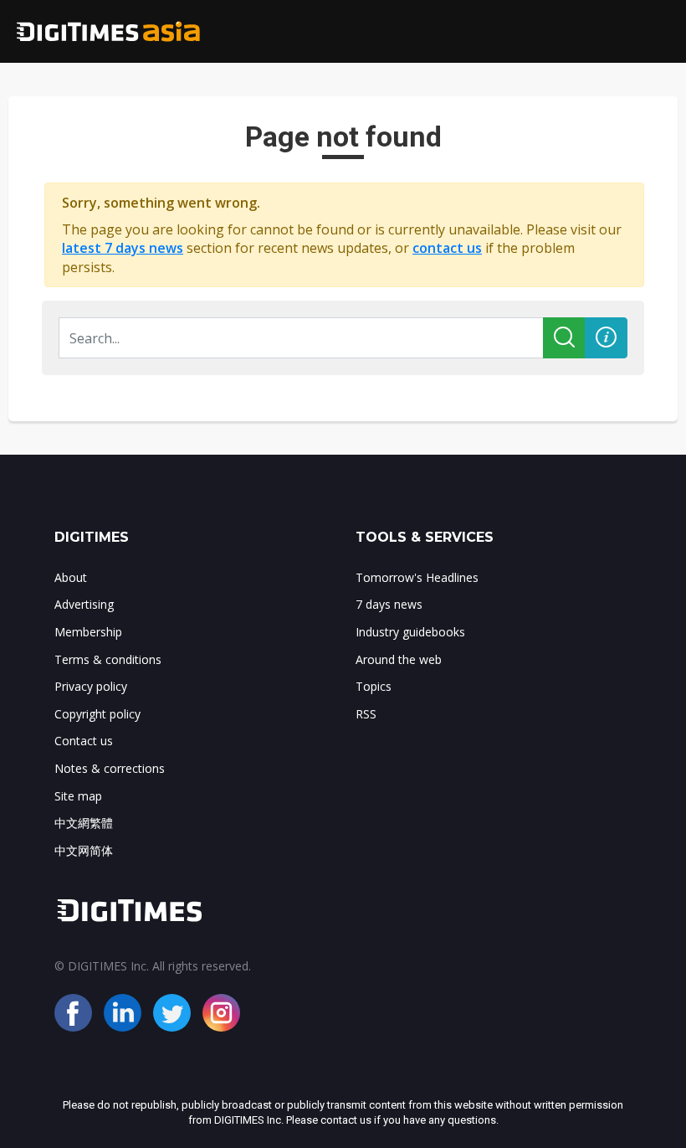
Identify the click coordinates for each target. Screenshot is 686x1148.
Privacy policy (90, 686)
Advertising (84, 604)
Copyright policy (97, 714)
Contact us (83, 741)
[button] (606, 337)
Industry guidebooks (410, 632)
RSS (366, 714)
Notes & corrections (109, 768)
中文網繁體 (83, 823)
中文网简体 (83, 850)
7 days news (389, 604)
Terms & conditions (107, 659)
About (70, 577)
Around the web (399, 659)
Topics (374, 686)
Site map (78, 796)
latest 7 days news (122, 248)
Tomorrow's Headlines (417, 577)
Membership (88, 632)
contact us (447, 248)
